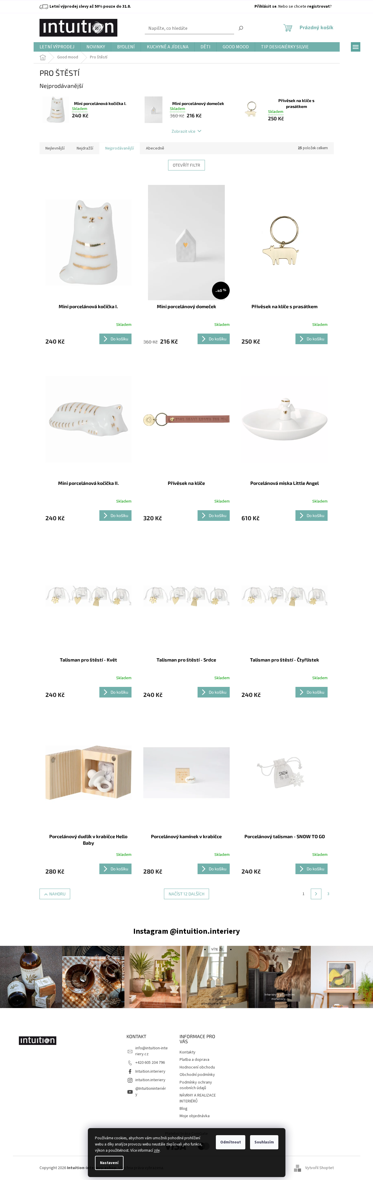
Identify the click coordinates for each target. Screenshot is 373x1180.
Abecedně (155, 148)
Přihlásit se (265, 6)
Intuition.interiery (150, 1071)
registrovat (318, 6)
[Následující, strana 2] (316, 894)
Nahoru (57, 893)
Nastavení (109, 1163)
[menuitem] (57, 47)
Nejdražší (85, 148)
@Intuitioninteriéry (150, 1091)
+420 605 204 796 (150, 1063)
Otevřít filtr (186, 165)
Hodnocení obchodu (197, 1067)
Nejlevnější (55, 148)
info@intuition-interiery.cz (151, 1051)
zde (157, 1150)
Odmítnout (230, 1142)
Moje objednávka (195, 1116)
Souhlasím (264, 1142)
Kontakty (187, 1052)
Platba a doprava (194, 1060)
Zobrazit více (183, 131)
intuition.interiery (150, 1080)
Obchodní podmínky (197, 1075)
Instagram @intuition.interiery (186, 931)
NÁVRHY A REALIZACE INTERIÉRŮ (198, 1098)
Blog (184, 1109)
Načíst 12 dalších (186, 893)
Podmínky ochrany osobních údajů (196, 1085)
